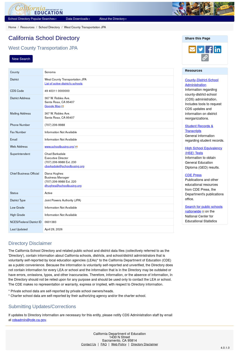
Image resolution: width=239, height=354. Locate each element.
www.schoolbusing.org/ (60, 146)
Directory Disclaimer (144, 344)
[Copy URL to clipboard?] (205, 57)
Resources (27, 27)
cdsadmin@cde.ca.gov (29, 319)
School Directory (49, 27)
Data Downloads (77, 18)
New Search (21, 58)
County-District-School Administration (201, 82)
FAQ (104, 344)
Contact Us (88, 344)
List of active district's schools (64, 83)
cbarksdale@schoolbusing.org (64, 166)
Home (12, 27)
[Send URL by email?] (193, 48)
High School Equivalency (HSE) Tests (203, 150)
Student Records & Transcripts (199, 128)
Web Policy (118, 344)
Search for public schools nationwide (204, 209)
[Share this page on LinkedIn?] (217, 48)
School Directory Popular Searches (31, 18)
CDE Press (193, 174)
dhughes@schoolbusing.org (63, 185)
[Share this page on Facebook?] (209, 48)
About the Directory (112, 18)
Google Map (53, 106)
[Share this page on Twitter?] (201, 48)
